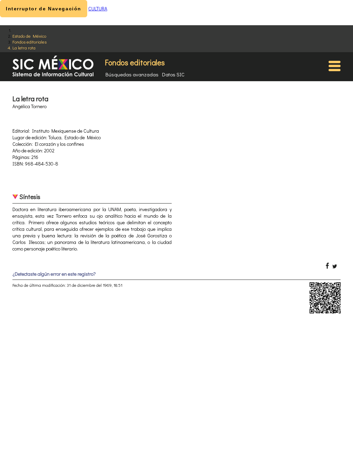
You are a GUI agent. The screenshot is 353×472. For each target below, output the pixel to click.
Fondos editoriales (29, 42)
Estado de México (29, 36)
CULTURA (97, 8)
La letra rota (24, 47)
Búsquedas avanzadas (132, 74)
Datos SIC (173, 74)
